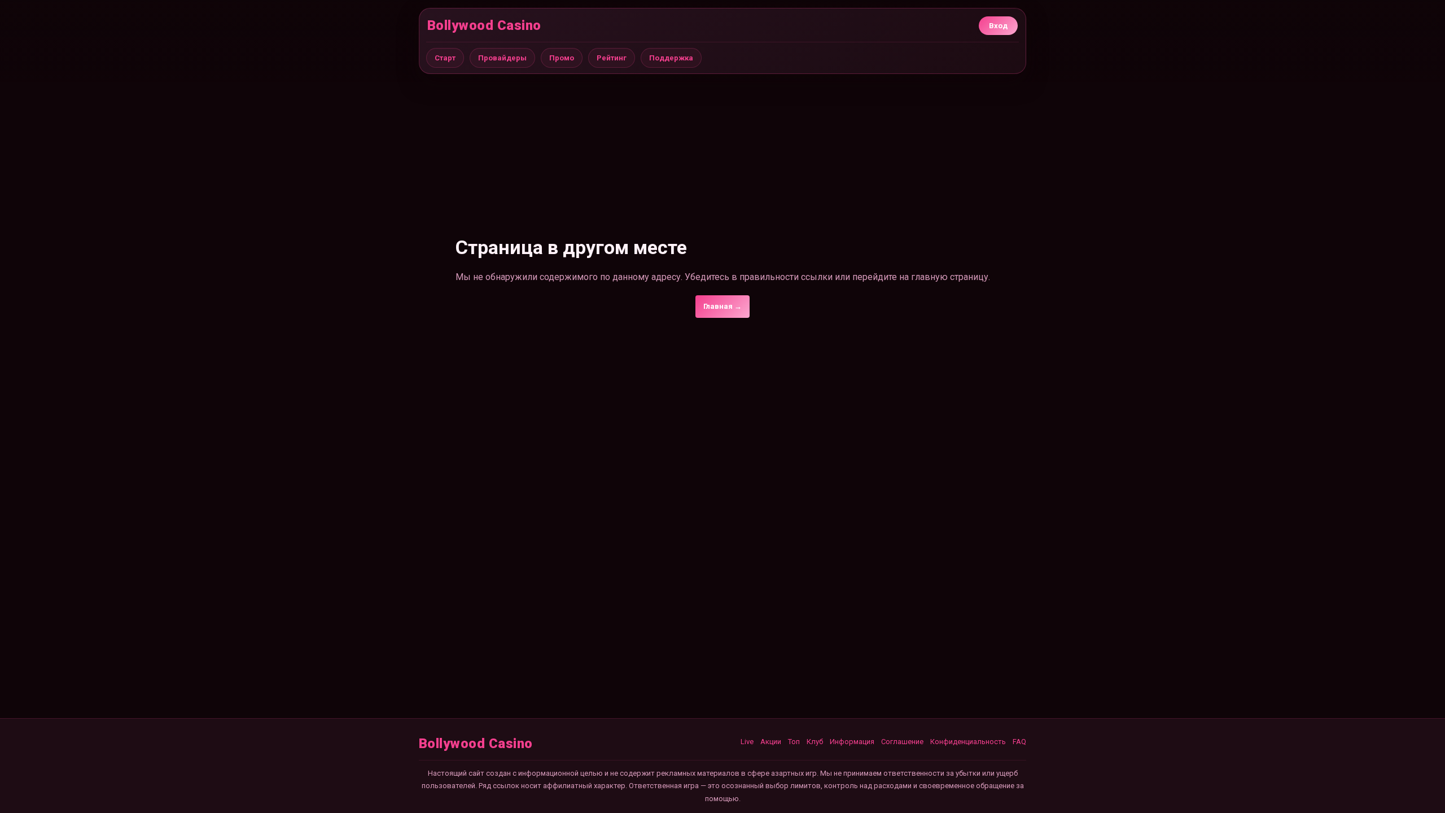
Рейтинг (612, 58)
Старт (445, 58)
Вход (998, 25)
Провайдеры (502, 58)
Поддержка (671, 58)
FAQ (1019, 741)
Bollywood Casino (484, 25)
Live (747, 741)
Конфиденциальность (968, 741)
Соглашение (902, 741)
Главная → (722, 306)
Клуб (815, 741)
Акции (770, 741)
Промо (561, 58)
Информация (852, 741)
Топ (794, 741)
